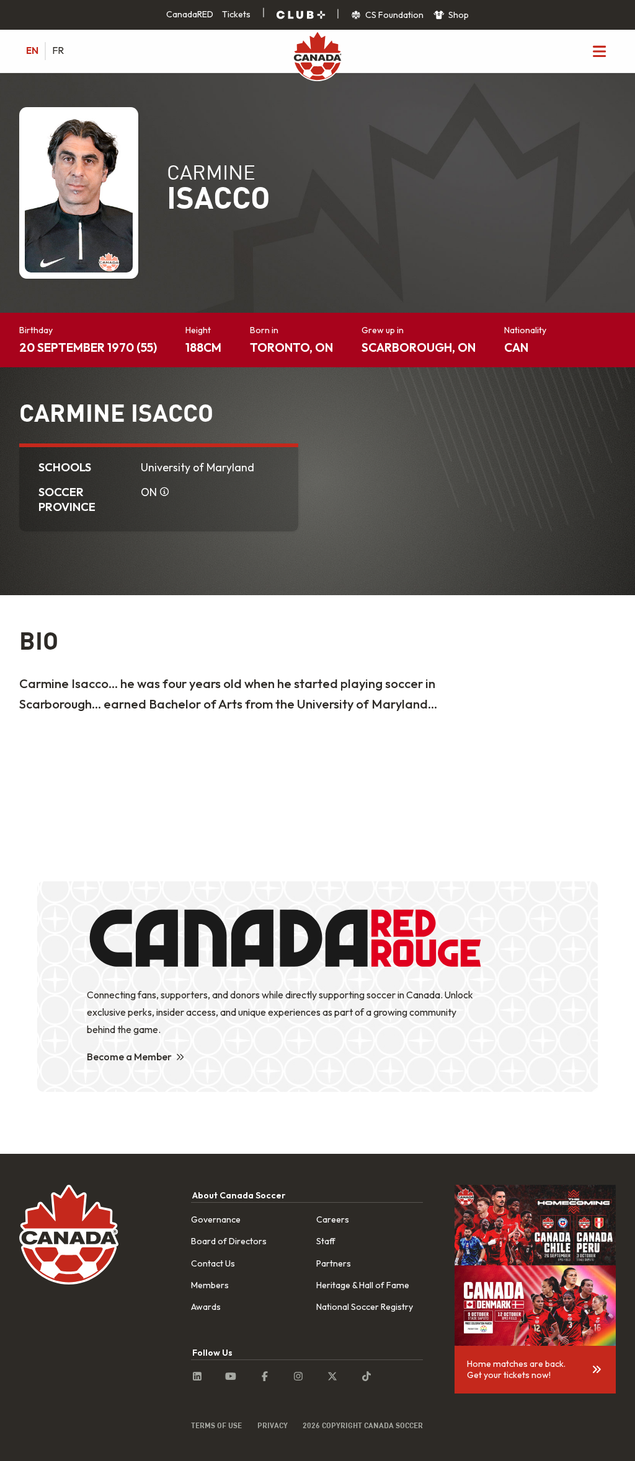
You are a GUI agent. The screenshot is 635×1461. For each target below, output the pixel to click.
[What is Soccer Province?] (165, 492)
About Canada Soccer (238, 1195)
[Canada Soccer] (317, 57)
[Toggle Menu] (599, 51)
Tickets (236, 14)
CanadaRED (189, 14)
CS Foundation (393, 14)
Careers (332, 1219)
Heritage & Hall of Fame (362, 1285)
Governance (216, 1219)
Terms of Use (216, 1425)
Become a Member (129, 1056)
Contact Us (213, 1263)
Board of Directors (229, 1241)
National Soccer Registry (364, 1306)
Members (210, 1285)
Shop (457, 14)
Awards (206, 1306)
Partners (333, 1263)
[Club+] (301, 15)
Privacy (272, 1425)
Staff (325, 1241)
